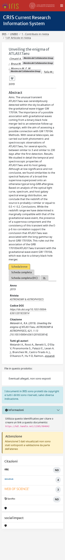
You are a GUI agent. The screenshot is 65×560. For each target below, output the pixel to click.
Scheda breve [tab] (19, 266)
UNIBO (14, 34)
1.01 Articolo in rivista (18, 38)
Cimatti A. (15, 58)
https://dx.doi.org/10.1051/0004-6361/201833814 (28, 311)
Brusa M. (16, 63)
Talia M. (48, 72)
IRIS (4, 34)
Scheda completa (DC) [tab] (24, 278)
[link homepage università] (42, 5)
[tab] (44, 278)
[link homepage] (11, 5)
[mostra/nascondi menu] (61, 5)
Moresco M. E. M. (21, 68)
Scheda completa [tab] (21, 272)
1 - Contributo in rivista (35, 34)
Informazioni (16, 410)
